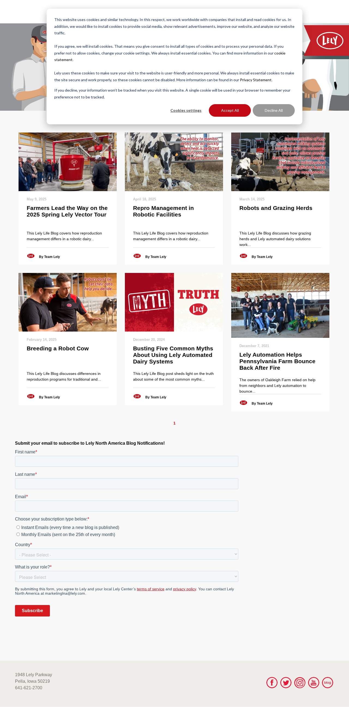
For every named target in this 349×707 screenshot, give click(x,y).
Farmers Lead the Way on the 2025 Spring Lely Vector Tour (67, 211)
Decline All (274, 110)
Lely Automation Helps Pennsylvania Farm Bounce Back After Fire (277, 361)
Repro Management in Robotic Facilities (163, 211)
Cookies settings (185, 110)
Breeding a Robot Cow (58, 348)
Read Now (67, 162)
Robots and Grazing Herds (275, 208)
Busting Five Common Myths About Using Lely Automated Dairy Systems (173, 355)
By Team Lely (49, 257)
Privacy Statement (256, 79)
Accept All (230, 110)
